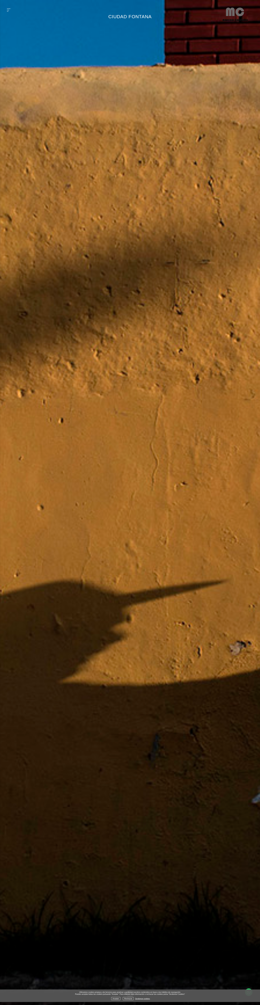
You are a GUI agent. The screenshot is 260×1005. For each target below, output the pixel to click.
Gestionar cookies (142, 999)
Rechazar (128, 999)
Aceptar (116, 999)
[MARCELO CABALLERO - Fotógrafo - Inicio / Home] (235, 20)
